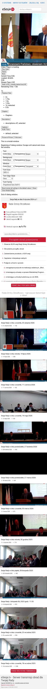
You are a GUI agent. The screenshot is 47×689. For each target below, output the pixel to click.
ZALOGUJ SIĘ (34, 3)
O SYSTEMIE (6, 3)
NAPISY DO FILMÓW (20, 3)
